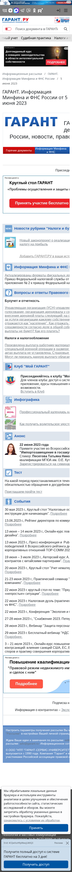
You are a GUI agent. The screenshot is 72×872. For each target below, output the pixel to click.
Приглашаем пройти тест (23, 491)
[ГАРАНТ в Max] (16, 10)
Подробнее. (13, 637)
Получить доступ (36, 864)
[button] (58, 10)
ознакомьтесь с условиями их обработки (32, 820)
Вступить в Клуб (32, 391)
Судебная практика (36, 38)
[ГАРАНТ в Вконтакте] (4, 10)
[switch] (8, 29)
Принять (36, 828)
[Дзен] (10, 10)
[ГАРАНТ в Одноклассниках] (34, 10)
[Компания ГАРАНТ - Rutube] (40, 10)
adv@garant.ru (29, 743)
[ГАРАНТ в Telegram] (22, 10)
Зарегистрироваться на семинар (45, 464)
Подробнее (58, 513)
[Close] (67, 843)
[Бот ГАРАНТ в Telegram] (28, 10)
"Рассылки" (13, 733)
